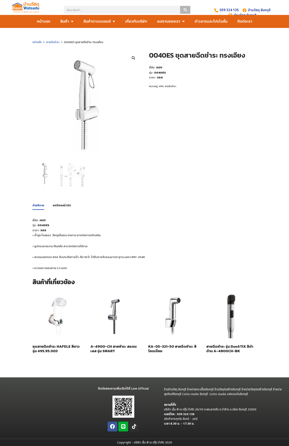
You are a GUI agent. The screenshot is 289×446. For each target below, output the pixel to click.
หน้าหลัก (37, 42)
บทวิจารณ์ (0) (62, 205)
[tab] (38, 205)
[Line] (123, 426)
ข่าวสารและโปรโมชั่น (211, 21)
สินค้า (64, 21)
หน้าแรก (43, 21)
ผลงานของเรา (168, 21)
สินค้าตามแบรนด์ (97, 21)
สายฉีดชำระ (53, 42)
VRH (161, 86)
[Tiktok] (134, 426)
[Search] (185, 10)
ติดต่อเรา (244, 21)
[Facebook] (112, 426)
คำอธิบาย (38, 205)
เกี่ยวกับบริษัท (136, 21)
